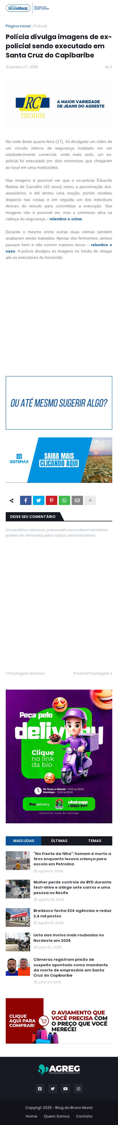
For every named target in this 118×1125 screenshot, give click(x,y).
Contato (84, 1116)
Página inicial (18, 26)
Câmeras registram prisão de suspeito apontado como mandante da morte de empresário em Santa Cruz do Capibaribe (71, 967)
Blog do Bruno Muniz (74, 1107)
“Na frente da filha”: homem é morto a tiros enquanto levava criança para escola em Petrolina (72, 859)
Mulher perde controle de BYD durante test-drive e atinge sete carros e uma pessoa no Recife (72, 887)
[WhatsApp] (64, 500)
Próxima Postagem (91, 673)
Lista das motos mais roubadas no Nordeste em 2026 (69, 938)
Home (31, 1116)
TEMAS (94, 840)
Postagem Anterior (27, 673)
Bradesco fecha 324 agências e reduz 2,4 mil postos (72, 913)
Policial (40, 26)
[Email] (77, 500)
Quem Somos (57, 1116)
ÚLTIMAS (59, 840)
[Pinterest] (51, 500)
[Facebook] (26, 500)
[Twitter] (38, 500)
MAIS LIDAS (23, 840)
